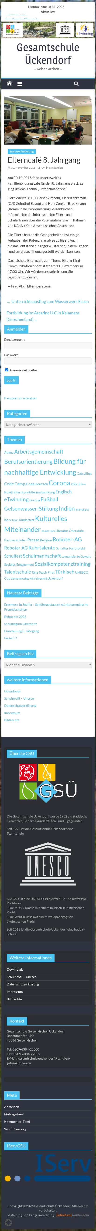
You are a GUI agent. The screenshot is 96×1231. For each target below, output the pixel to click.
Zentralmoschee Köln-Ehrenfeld (29, 578)
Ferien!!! (10, 638)
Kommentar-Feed (17, 1122)
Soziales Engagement (19, 564)
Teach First (47, 572)
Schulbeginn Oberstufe (21, 17)
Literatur (61, 531)
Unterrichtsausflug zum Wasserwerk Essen (48, 301)
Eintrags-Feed (14, 1114)
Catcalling (84, 473)
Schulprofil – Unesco (19, 698)
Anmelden (11, 1107)
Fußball (49, 499)
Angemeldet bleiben (23, 370)
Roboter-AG (67, 539)
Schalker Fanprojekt (70, 548)
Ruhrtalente (41, 548)
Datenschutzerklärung (20, 705)
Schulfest (13, 556)
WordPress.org (15, 1129)
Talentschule (17, 571)
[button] (8, 1222)
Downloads (12, 691)
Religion (46, 540)
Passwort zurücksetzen (20, 398)
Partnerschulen (15, 540)
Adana (9, 452)
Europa (34, 500)
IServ (7, 520)
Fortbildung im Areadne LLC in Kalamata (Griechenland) (43, 316)
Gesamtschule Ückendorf (48, 53)
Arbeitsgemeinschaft (39, 451)
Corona (59, 483)
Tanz (35, 572)
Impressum (12, 713)
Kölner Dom (48, 530)
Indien (67, 508)
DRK (74, 484)
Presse (33, 539)
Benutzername (14, 339)
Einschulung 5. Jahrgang (21, 631)
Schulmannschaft (42, 556)
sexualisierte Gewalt (76, 556)
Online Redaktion (52, 167)
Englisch (63, 491)
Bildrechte (11, 720)
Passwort (11, 355)
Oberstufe (76, 531)
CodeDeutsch (37, 484)
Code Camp (14, 483)
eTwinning (16, 499)
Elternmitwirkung (42, 492)
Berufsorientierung (22, 151)
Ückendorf (55, 578)
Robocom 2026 (15, 617)
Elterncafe (21, 492)
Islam (15, 519)
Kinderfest (26, 520)
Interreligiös (82, 509)
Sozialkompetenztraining (62, 564)
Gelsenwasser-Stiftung (31, 508)
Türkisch (64, 572)
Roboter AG (16, 547)
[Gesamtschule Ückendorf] (48, 30)
